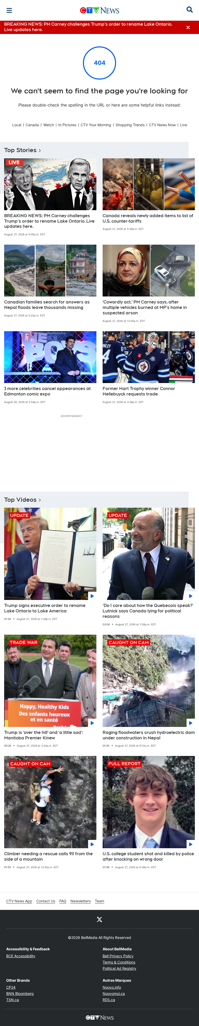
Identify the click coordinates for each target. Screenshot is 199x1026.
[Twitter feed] (99, 919)
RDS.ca (109, 999)
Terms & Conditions (119, 962)
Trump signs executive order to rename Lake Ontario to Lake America (45, 608)
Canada (32, 125)
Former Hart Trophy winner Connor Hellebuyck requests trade (139, 391)
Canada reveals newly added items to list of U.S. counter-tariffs (148, 218)
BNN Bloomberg (20, 993)
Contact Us (45, 901)
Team (99, 901)
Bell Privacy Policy (118, 956)
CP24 (11, 987)
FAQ (62, 901)
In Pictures (67, 125)
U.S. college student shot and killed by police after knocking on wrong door (148, 856)
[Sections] (9, 10)
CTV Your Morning (96, 125)
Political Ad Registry (119, 968)
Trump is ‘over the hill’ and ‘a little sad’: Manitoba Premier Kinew (43, 735)
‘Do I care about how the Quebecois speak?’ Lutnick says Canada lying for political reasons (148, 611)
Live (183, 125)
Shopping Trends (130, 125)
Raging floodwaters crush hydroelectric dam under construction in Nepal (149, 735)
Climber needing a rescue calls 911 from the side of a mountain (48, 856)
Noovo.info (112, 987)
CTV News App (19, 901)
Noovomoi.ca (114, 993)
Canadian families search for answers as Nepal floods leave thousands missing (47, 305)
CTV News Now (162, 125)
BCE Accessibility (20, 956)
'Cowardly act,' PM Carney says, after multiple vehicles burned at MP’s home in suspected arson (145, 307)
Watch (48, 125)
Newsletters (80, 901)
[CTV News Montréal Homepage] (99, 10)
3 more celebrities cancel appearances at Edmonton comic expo (47, 391)
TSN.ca (12, 999)
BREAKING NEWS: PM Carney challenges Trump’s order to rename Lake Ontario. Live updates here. (49, 221)
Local (16, 125)
